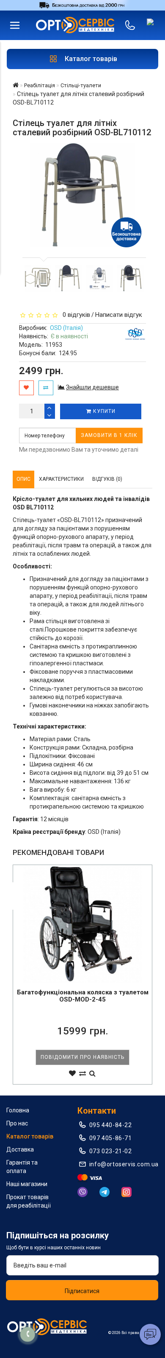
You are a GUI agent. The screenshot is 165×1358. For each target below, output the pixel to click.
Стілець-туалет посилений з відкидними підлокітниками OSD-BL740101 (83, 995)
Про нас (17, 1123)
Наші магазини (26, 1184)
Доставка (20, 1149)
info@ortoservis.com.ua (124, 1164)
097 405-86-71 (110, 1138)
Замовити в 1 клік (109, 435)
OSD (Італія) (66, 327)
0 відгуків (74, 315)
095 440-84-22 (110, 1125)
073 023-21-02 (110, 1151)
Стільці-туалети (80, 85)
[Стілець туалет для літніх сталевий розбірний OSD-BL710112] (37, 278)
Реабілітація (39, 85)
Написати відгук (118, 315)
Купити (103, 411)
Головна (17, 1110)
